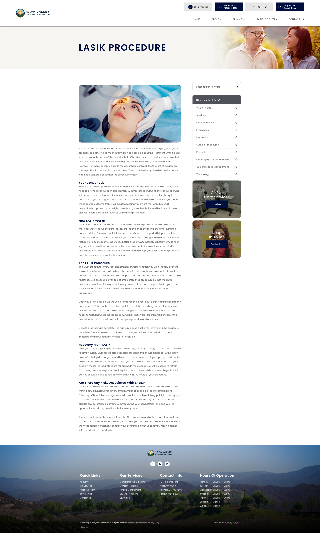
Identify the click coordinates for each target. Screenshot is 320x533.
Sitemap (84, 527)
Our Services (86, 485)
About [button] (216, 19)
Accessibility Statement (137, 523)
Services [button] (238, 19)
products (201, 152)
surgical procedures (207, 144)
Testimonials (86, 493)
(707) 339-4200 (230, 8)
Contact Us (296, 19)
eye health (202, 137)
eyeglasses (202, 130)
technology (203, 174)
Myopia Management (130, 489)
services (201, 115)
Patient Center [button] (266, 19)
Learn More (217, 204)
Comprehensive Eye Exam (132, 481)
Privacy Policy (153, 523)
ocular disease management (212, 166)
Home (197, 19)
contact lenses (205, 122)
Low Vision (125, 497)
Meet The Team (87, 489)
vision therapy (204, 107)
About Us (84, 481)
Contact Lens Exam (129, 485)
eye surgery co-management (213, 159)
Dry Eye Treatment (129, 493)
